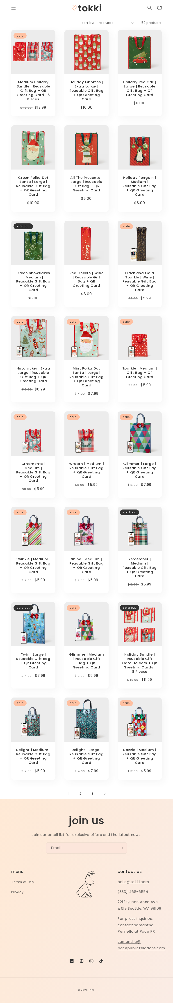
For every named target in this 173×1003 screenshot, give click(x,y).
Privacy (17, 892)
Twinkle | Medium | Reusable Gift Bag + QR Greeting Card (33, 565)
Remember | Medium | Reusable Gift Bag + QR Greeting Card (140, 567)
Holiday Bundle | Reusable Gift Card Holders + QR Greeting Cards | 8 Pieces (139, 663)
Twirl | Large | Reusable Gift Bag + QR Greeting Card (33, 660)
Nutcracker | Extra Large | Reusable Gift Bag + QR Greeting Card (33, 374)
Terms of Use (22, 882)
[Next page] (105, 794)
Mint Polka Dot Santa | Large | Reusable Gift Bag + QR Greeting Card (86, 377)
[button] (13, 8)
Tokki (92, 990)
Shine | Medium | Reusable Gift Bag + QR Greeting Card (86, 565)
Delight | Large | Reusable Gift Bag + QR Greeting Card (86, 756)
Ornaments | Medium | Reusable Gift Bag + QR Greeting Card (33, 472)
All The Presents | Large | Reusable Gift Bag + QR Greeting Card (86, 184)
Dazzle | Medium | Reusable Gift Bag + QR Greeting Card (140, 756)
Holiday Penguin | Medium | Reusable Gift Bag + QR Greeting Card (140, 186)
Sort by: (88, 23)
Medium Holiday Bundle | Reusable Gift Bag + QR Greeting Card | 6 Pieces (33, 90)
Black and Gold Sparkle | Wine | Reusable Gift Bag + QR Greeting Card (140, 281)
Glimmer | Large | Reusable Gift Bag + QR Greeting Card (140, 470)
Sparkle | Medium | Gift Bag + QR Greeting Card (139, 372)
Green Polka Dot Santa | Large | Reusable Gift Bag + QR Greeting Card (33, 186)
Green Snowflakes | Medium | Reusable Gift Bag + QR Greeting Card (33, 281)
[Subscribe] (122, 848)
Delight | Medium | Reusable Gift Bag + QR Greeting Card (33, 756)
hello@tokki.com (133, 881)
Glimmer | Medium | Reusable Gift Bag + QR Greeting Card (86, 660)
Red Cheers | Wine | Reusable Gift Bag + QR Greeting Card (87, 279)
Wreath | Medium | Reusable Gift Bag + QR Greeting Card (86, 470)
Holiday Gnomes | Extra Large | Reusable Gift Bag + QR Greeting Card (86, 90)
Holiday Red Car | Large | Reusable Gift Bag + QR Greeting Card (139, 88)
